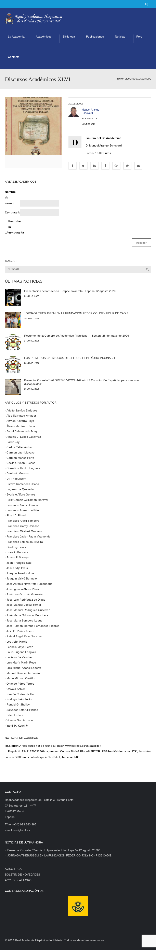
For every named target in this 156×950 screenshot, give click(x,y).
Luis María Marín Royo (21, 662)
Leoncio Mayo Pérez (19, 646)
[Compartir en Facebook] (72, 166)
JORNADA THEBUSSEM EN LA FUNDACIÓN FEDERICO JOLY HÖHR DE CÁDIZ (76, 313)
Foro (139, 36)
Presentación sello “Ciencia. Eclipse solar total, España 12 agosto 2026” (70, 291)
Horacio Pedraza (17, 552)
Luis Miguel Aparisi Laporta (23, 667)
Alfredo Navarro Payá (20, 420)
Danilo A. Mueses (17, 473)
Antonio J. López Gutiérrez (23, 436)
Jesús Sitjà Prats (17, 568)
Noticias (120, 36)
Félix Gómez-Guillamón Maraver (27, 499)
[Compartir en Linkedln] (94, 166)
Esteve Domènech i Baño (22, 484)
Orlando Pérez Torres (20, 683)
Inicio (120, 79)
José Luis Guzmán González (24, 594)
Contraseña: (12, 212)
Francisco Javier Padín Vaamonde (28, 536)
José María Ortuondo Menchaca (27, 615)
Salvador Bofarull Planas (22, 709)
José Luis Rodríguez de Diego (25, 599)
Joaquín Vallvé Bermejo (21, 578)
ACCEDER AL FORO (18, 880)
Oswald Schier (15, 688)
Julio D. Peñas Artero (20, 631)
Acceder (141, 242)
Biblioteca (69, 36)
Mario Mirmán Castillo (20, 678)
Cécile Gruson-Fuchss (20, 462)
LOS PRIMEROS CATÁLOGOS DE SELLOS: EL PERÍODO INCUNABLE (70, 358)
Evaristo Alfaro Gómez (20, 494)
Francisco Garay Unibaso (22, 526)
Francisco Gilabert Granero (24, 531)
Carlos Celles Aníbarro (20, 447)
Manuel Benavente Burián (23, 673)
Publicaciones (95, 36)
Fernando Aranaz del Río (22, 510)
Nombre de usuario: (10, 197)
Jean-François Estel (19, 562)
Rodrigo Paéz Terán (19, 699)
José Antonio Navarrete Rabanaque (29, 583)
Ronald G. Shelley (18, 704)
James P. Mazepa (17, 557)
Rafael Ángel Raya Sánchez (24, 636)
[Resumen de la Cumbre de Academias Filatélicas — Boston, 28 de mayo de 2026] (13, 342)
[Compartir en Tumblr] (105, 166)
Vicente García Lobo (19, 720)
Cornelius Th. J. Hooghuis (23, 468)
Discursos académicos (138, 79)
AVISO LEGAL (14, 868)
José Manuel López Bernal (23, 604)
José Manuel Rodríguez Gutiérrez (28, 610)
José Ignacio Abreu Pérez (22, 588)
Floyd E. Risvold (16, 515)
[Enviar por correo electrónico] (138, 166)
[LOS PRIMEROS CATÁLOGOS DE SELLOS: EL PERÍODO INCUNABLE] (13, 364)
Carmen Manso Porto (20, 457)
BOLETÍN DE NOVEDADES (22, 874)
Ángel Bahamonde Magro (22, 431)
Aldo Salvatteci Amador (21, 415)
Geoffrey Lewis (16, 546)
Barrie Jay (13, 442)
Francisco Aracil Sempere (22, 520)
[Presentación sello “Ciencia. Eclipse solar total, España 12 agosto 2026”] (13, 297)
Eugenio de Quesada (20, 489)
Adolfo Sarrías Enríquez (21, 410)
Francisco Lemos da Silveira (24, 541)
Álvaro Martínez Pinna (20, 426)
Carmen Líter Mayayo (20, 452)
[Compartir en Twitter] (83, 166)
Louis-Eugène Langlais (21, 652)
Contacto (14, 56)
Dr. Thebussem (16, 478)
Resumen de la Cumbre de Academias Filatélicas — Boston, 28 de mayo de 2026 (76, 335)
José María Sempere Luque (24, 620)
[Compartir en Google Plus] (116, 166)
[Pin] (127, 166)
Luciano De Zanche (19, 657)
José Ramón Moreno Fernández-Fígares (32, 625)
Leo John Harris (16, 641)
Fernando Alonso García (22, 504)
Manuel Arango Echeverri (90, 111)
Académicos (43, 36)
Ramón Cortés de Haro (21, 694)
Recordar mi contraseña (15, 227)
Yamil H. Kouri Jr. (17, 725)
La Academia (16, 36)
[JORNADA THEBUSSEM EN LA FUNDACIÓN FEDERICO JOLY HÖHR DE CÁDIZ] (13, 320)
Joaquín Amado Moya (20, 573)
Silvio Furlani (14, 715)
